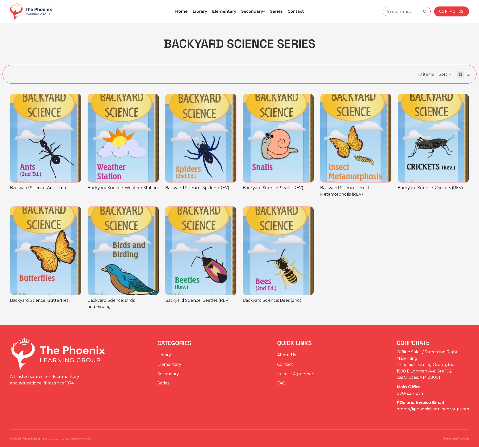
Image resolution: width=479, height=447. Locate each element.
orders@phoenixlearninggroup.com (433, 409)
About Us (286, 355)
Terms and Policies (456, 438)
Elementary (169, 364)
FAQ (281, 383)
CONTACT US (451, 11)
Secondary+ (169, 373)
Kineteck (87, 438)
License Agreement (296, 373)
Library (164, 355)
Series (163, 383)
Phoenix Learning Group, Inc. (43, 438)
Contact (285, 364)
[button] (445, 74)
